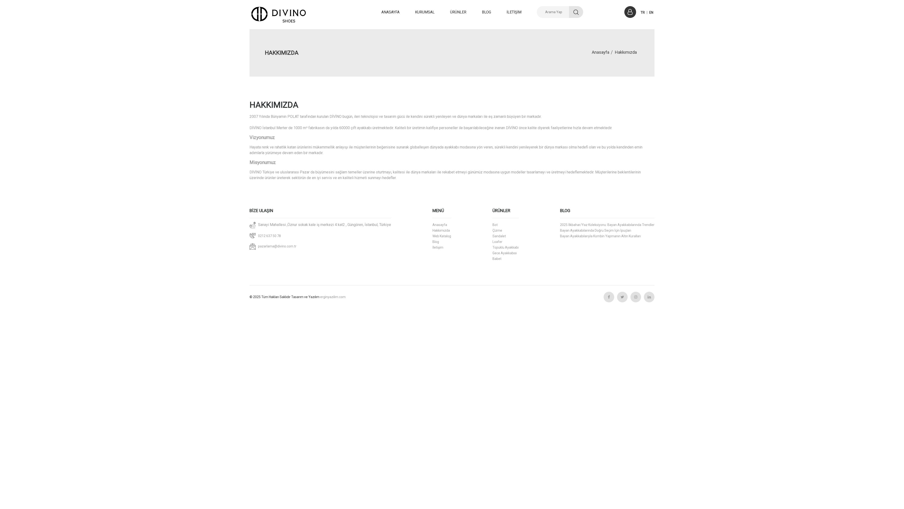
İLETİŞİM (514, 12)
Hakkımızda (441, 230)
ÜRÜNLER (458, 12)
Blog (435, 242)
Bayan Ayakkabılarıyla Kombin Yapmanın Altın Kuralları (600, 236)
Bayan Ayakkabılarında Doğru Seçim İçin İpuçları (595, 230)
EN (651, 12)
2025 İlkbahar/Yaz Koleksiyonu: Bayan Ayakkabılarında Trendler (607, 225)
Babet (496, 259)
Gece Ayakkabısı (504, 253)
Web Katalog (441, 236)
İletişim (437, 247)
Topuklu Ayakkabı (505, 247)
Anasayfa (600, 52)
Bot (495, 225)
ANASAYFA (390, 12)
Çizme (497, 230)
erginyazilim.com (333, 297)
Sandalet (499, 236)
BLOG (486, 12)
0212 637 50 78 (269, 236)
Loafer (497, 242)
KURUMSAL (425, 12)
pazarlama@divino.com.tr (277, 246)
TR (643, 12)
